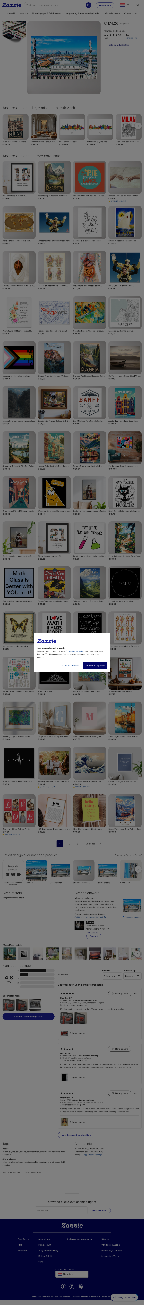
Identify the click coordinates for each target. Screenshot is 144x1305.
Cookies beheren (70, 665)
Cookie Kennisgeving (75, 651)
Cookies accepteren (95, 665)
